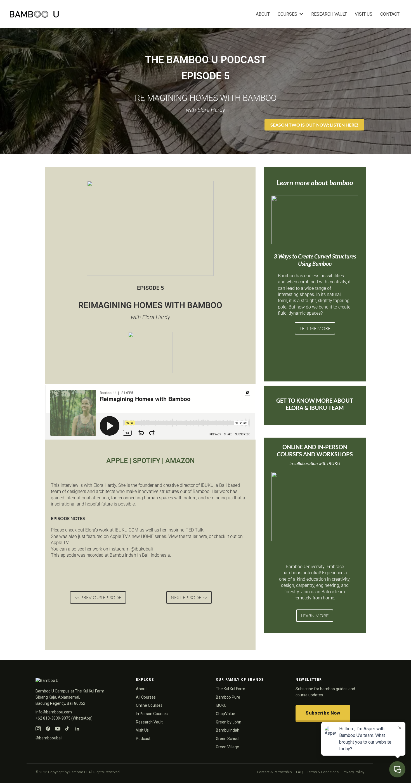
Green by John (228, 722)
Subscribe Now (323, 713)
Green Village (227, 747)
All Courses (146, 697)
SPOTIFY (146, 461)
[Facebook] (48, 728)
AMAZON (180, 461)
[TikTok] (67, 728)
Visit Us (142, 730)
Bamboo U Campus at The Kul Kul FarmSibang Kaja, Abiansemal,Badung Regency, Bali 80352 (70, 697)
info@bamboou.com (54, 712)
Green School (227, 738)
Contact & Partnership (274, 772)
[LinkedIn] (77, 728)
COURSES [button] (288, 14)
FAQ (299, 772)
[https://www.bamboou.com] (107, 14)
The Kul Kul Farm (230, 689)
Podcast (143, 738)
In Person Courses (152, 713)
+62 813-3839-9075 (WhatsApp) (64, 718)
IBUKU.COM (126, 530)
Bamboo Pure (228, 697)
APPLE (117, 461)
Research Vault (149, 722)
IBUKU (221, 705)
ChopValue (225, 713)
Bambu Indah (227, 730)
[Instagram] (38, 728)
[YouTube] (57, 728)
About (141, 689)
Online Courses (149, 705)
